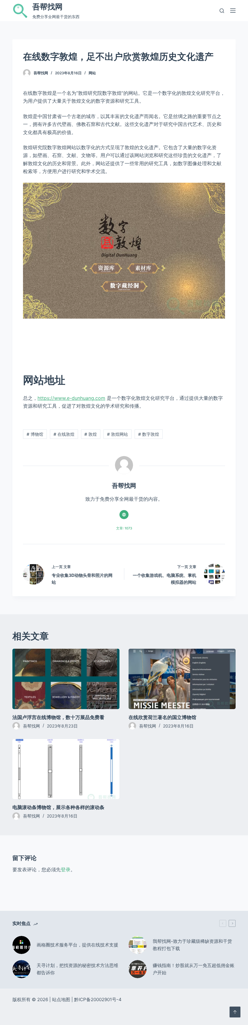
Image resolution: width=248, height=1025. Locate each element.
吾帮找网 (47, 6)
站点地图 (61, 999)
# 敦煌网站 (117, 434)
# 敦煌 (90, 434)
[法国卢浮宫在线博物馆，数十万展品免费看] (65, 679)
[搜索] (222, 10)
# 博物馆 (35, 434)
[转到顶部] (235, 1012)
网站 (92, 73)
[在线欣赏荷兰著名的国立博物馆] (182, 679)
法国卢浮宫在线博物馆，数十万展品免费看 (58, 717)
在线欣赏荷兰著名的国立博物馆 (162, 717)
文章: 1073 (124, 528)
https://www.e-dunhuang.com (71, 398)
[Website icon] (124, 514)
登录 (65, 869)
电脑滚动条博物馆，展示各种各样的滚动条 (58, 807)
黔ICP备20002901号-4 (98, 999)
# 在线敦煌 (64, 434)
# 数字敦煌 (148, 434)
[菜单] (233, 10)
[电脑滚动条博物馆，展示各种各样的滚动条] (65, 769)
